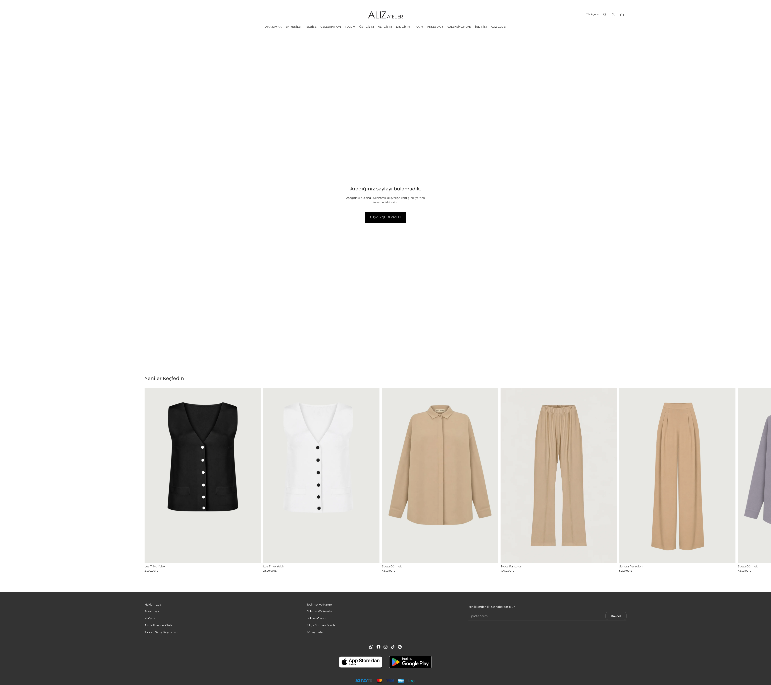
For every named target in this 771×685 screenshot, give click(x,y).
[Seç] (254, 556)
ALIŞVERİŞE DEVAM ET (385, 217)
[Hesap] (613, 14)
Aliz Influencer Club (158, 625)
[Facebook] (378, 646)
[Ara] (604, 14)
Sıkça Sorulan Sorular (322, 625)
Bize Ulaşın (152, 611)
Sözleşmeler (315, 632)
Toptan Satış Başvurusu (161, 632)
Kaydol (616, 616)
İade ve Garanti (317, 618)
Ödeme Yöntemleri (320, 611)
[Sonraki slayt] (622, 480)
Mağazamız (153, 618)
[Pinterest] (399, 646)
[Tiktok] (392, 646)
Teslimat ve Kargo (319, 604)
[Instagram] (385, 646)
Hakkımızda (153, 604)
